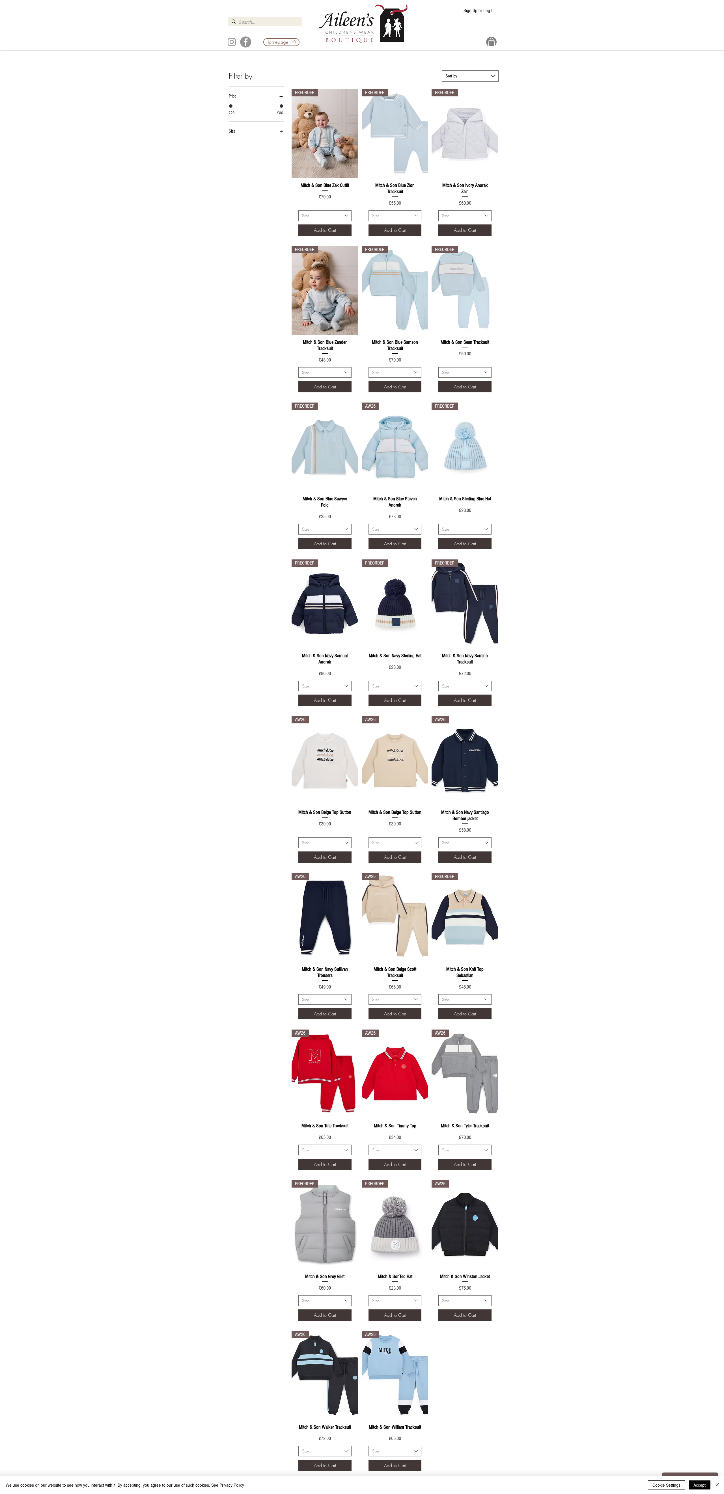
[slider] (230, 106)
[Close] (717, 1484)
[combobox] (470, 76)
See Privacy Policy (227, 1485)
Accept (699, 1485)
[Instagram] (231, 41)
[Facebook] (245, 41)
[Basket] (491, 41)
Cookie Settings (666, 1485)
